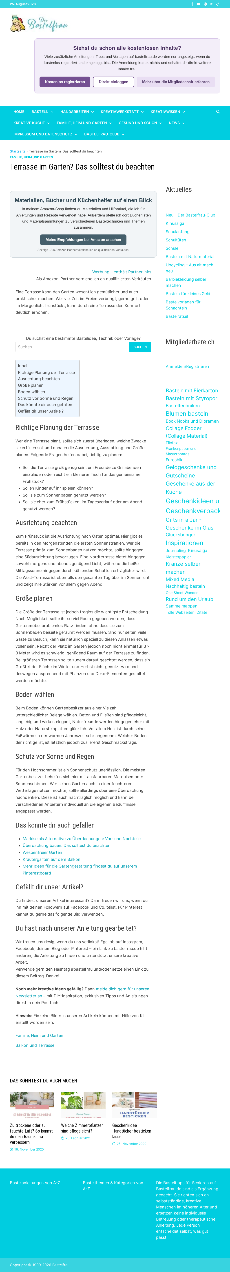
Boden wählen (31, 391)
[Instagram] (212, 3)
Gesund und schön (138, 123)
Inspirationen (184, 543)
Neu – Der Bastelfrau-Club (190, 215)
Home (18, 111)
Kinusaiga (175, 223)
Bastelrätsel (177, 316)
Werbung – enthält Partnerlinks (121, 271)
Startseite (18, 151)
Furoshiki (174, 459)
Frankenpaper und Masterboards (181, 451)
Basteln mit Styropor (191, 398)
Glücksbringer (180, 534)
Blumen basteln (187, 413)
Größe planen (31, 385)
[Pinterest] (206, 3)
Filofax (172, 442)
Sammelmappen (181, 606)
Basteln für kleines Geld (188, 293)
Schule (172, 248)
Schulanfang (178, 231)
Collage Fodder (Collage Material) (187, 432)
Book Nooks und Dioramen (192, 421)
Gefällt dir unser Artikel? (41, 411)
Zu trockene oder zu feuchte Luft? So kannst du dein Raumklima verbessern (31, 1134)
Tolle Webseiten (180, 612)
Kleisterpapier (178, 556)
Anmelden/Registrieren (187, 366)
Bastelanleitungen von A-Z (35, 1182)
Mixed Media (180, 579)
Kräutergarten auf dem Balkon (51, 859)
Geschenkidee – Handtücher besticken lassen (131, 1131)
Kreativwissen (165, 111)
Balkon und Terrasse (34, 1045)
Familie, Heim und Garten (82, 123)
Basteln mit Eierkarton (192, 390)
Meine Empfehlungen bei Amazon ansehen (83, 240)
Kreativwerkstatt (120, 111)
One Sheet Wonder (182, 592)
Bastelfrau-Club (101, 134)
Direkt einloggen (113, 82)
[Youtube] (199, 3)
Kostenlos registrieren (65, 82)
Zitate (202, 612)
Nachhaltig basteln (185, 586)
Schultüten (176, 240)
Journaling (176, 550)
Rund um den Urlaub (189, 599)
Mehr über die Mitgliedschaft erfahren (176, 82)
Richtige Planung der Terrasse (46, 372)
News (174, 123)
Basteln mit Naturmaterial (190, 256)
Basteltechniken (183, 405)
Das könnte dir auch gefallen (45, 404)
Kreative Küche (29, 123)
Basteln (40, 111)
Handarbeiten (74, 111)
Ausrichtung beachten (39, 378)
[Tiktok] (217, 3)
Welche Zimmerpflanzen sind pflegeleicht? (82, 1128)
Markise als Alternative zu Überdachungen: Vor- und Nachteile (82, 838)
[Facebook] (193, 3)
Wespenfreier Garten (42, 852)
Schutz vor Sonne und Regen (45, 398)
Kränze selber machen (183, 568)
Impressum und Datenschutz (42, 134)
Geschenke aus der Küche (190, 487)
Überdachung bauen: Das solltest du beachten (67, 845)
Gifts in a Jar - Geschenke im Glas (189, 524)
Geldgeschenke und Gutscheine (191, 471)
